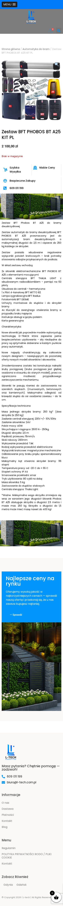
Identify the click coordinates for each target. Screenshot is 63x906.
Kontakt (7, 821)
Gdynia (8, 885)
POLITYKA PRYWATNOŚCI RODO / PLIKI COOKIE (26, 855)
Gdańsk (21, 885)
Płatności (8, 815)
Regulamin (8, 848)
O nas (5, 803)
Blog (4, 827)
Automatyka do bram (36, 49)
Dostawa (7, 809)
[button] (9, 4)
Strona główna (11, 49)
